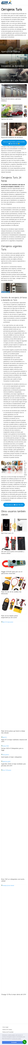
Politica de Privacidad (8, 1032)
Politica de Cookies (7, 1029)
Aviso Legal (5, 1027)
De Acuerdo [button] (14, 1042)
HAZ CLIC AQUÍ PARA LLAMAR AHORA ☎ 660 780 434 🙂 (14, 143)
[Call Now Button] (25, 1042)
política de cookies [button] (16, 1038)
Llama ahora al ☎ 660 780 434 (14, 505)
